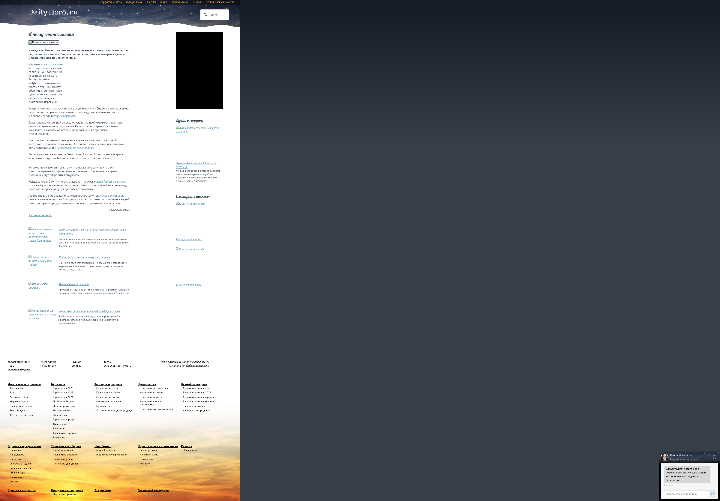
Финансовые (60, 424)
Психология (146, 459)
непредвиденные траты (111, 181)
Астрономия (102, 490)
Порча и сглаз (104, 406)
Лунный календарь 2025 (197, 388)
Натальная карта (149, 454)
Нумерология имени (151, 392)
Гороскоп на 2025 (63, 392)
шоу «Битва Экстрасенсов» (111, 454)
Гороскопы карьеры (64, 419)
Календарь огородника (196, 410)
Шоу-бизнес (102, 446)
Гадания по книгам (20, 468)
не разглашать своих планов (75, 148)
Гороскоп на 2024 (63, 388)
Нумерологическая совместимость (151, 403)
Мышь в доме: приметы (73, 284)
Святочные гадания (21, 463)
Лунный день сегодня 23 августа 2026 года (196, 165)
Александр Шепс (19, 397)
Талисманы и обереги (66, 446)
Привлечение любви (108, 392)
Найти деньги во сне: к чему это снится (84, 257)
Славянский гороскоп (65, 433)
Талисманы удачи (63, 459)
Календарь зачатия (194, 406)
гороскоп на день (111, 2)
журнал (76, 362)
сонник (197, 2)
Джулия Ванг (17, 388)
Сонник (14, 481)
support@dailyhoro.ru (195, 362)
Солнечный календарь (153, 490)
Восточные (59, 437)
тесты (151, 2)
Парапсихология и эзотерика (158, 446)
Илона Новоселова (21, 406)
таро (163, 2)
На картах (15, 459)
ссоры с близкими (64, 116)
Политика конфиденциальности (188, 365)
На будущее (17, 454)
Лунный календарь (194, 384)
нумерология (134, 2)
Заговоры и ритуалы (108, 384)
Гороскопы (58, 384)
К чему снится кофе (189, 285)
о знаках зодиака (19, 369)
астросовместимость (220, 2)
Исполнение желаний (108, 401)
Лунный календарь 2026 (197, 392)
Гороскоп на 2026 (63, 397)
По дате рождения (64, 406)
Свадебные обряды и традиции (114, 410)
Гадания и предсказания (24, 446)
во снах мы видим (52, 64)
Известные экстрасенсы (24, 384)
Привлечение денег (108, 388)
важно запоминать (111, 195)
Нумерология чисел (151, 397)
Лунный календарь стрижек (198, 397)
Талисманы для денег (65, 463)
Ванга (13, 392)
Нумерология (147, 384)
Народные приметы (64, 494)
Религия (186, 446)
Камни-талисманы (63, 450)
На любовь (16, 450)
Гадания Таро (17, 472)
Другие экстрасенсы (21, 415)
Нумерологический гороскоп (156, 409)
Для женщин (60, 415)
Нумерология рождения (154, 388)
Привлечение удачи (108, 397)
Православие (190, 450)
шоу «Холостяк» (105, 450)
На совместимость (63, 410)
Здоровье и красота (22, 490)
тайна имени (180, 2)
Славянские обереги (65, 454)
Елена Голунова (19, 410)
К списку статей (40, 215)
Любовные (59, 428)
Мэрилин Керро (19, 401)
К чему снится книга (189, 239)
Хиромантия (17, 477)
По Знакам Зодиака (64, 401)
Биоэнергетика (148, 450)
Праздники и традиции (67, 490)
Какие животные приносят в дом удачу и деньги (89, 311)
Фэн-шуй (145, 463)
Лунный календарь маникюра (200, 401)
